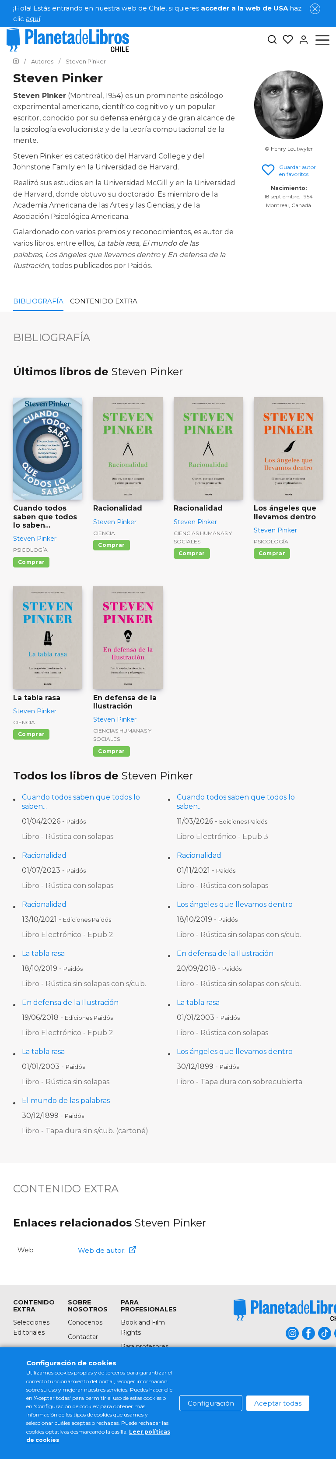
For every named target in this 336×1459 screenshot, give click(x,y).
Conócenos (85, 1322)
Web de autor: (102, 1250)
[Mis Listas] (285, 40)
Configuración (211, 1403)
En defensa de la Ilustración (225, 953)
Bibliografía (38, 301)
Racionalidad (44, 855)
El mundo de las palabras (66, 1100)
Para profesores (144, 1346)
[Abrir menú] (322, 40)
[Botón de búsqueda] (272, 40)
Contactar (83, 1337)
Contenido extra (103, 301)
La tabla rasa (43, 953)
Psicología (30, 549)
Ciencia (104, 533)
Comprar (31, 562)
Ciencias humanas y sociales (203, 537)
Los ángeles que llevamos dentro (235, 904)
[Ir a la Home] (16, 61)
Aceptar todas (277, 1403)
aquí (33, 18)
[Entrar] (301, 40)
